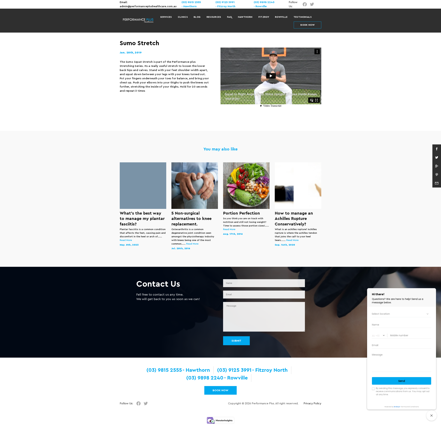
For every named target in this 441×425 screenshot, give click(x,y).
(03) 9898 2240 (264, 2)
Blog (197, 17)
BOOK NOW (307, 25)
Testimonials (303, 17)
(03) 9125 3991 (225, 2)
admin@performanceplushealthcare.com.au (148, 6)
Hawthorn (245, 17)
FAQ (229, 17)
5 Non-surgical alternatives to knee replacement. (191, 218)
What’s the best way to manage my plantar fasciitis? (142, 218)
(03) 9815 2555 (191, 2)
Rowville (281, 17)
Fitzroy (263, 17)
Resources (214, 17)
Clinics (183, 17)
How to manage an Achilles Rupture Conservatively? (294, 218)
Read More (126, 240)
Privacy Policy (312, 403)
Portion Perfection (241, 213)
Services (166, 17)
